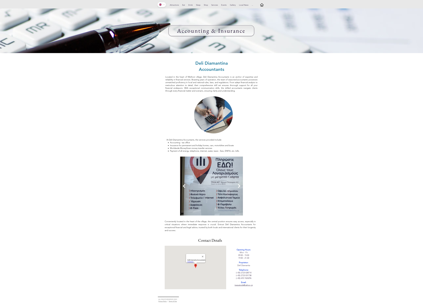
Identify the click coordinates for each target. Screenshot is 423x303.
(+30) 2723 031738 (243, 275)
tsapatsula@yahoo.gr (244, 285)
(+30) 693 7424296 (243, 278)
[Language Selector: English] (162, 4)
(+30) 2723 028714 (243, 272)
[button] (174, 5)
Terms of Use (173, 301)
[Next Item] (239, 186)
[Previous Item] (184, 186)
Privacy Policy (162, 301)
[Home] (262, 4)
